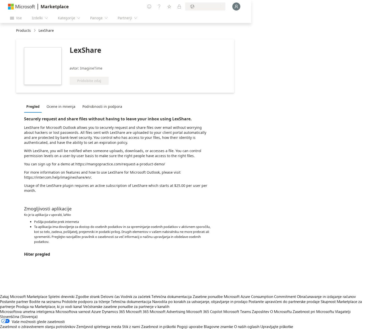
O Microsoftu (281, 311)
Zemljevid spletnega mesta (98, 326)
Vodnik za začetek (135, 296)
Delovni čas (110, 296)
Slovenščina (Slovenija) (19, 316)
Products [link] (23, 30)
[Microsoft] (21, 7)
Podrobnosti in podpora (102, 106)
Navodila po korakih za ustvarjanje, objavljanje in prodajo (200, 301)
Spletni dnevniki (61, 296)
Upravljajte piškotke (276, 326)
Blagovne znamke (218, 326)
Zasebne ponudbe (208, 296)
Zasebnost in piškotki (158, 326)
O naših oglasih (246, 326)
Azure (96, 311)
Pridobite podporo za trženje (86, 301)
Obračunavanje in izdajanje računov (326, 296)
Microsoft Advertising (167, 311)
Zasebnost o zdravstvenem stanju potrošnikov (37, 326)
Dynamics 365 (113, 311)
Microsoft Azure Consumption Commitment (260, 296)
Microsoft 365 (137, 311)
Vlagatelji (343, 311)
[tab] (34, 106)
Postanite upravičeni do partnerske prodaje (284, 301)
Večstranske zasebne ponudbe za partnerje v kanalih (126, 306)
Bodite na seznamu (45, 301)
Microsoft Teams (237, 311)
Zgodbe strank (88, 296)
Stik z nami (131, 326)
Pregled (33, 106)
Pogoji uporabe (190, 326)
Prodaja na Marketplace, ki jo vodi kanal (49, 306)
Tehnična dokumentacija (171, 296)
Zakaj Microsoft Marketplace (23, 296)
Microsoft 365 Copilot (204, 311)
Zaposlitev (260, 311)
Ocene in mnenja (61, 106)
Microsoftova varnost (73, 311)
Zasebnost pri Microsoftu (313, 311)
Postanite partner (14, 301)
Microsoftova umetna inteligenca (27, 311)
